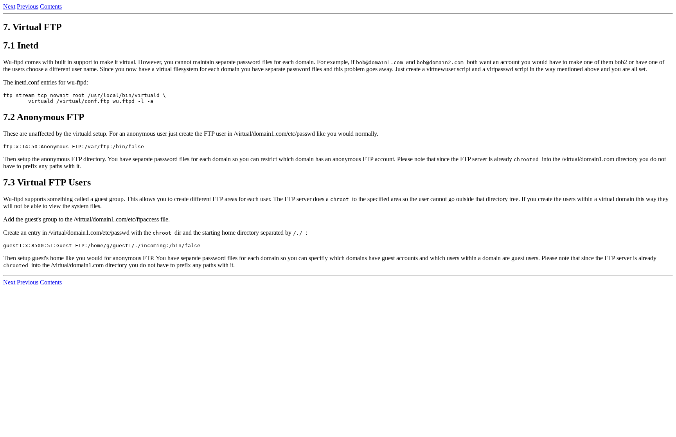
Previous (27, 6)
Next (9, 6)
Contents (51, 6)
